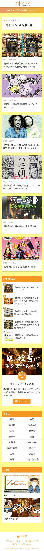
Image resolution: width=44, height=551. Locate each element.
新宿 (12, 419)
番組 (7, 470)
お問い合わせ (26, 544)
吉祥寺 (12, 436)
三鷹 (32, 436)
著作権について (32, 541)
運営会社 (15, 544)
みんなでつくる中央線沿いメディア (22, 10)
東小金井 (32, 442)
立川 (12, 453)
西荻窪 (32, 431)
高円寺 (12, 425)
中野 (32, 419)
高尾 (12, 459)
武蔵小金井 (12, 448)
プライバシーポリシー (15, 541)
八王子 (32, 453)
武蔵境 (12, 442)
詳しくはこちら (21, 401)
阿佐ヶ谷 (32, 425)
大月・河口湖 (32, 459)
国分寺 (32, 448)
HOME (23, 536)
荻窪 (12, 431)
